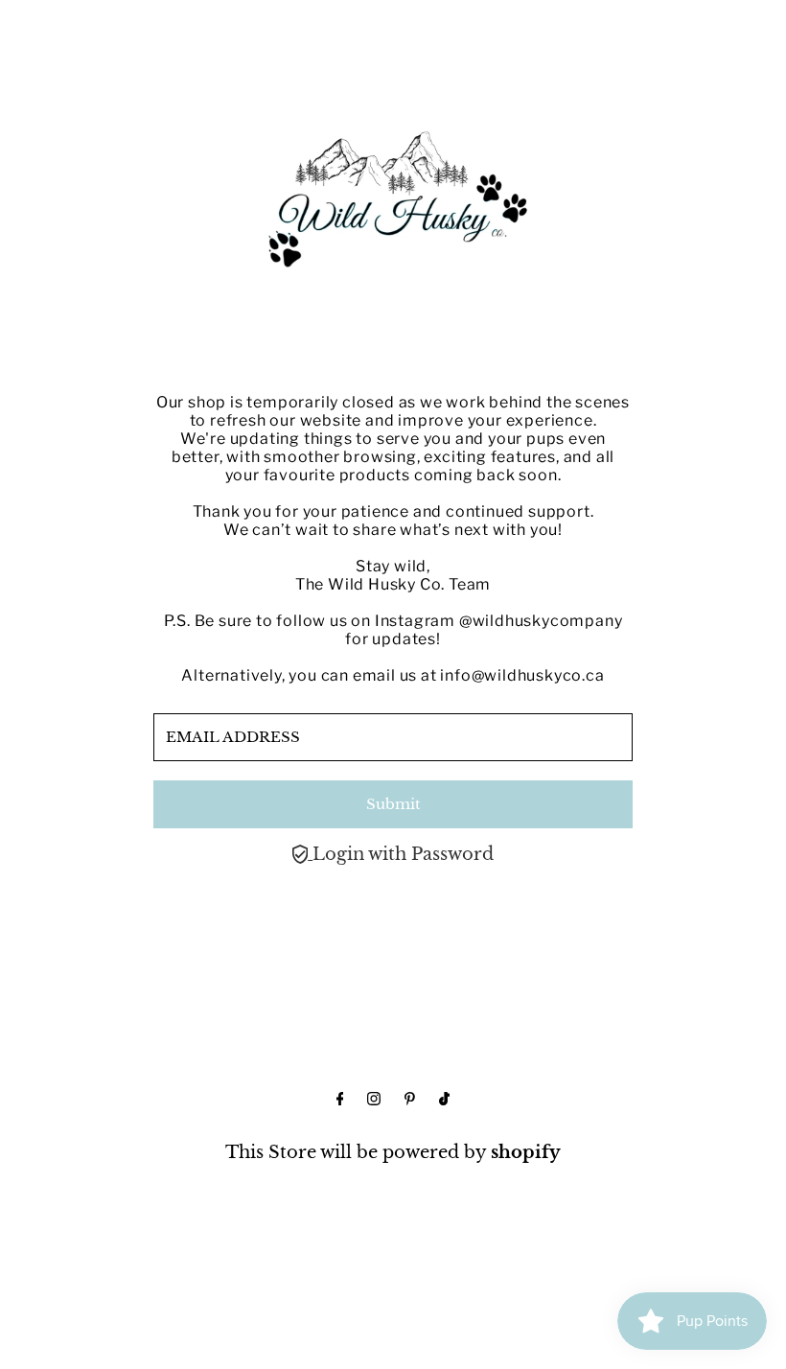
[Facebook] (340, 1100)
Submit (393, 804)
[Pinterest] (410, 1100)
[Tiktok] (444, 1100)
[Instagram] (373, 1100)
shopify (526, 1152)
